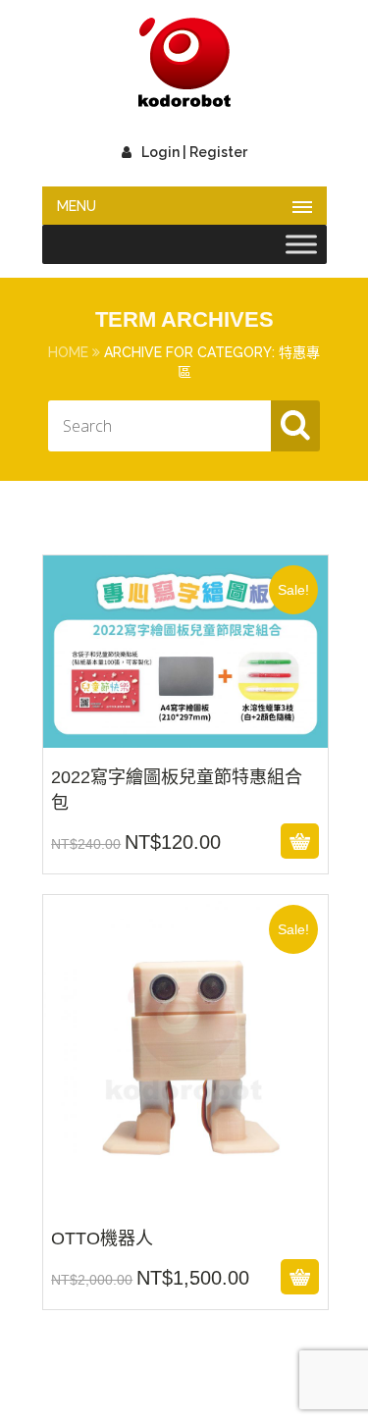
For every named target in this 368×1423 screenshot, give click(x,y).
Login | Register (194, 152)
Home (68, 352)
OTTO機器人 (184, 1196)
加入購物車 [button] (182, 841)
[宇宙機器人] (184, 64)
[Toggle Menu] (301, 244)
